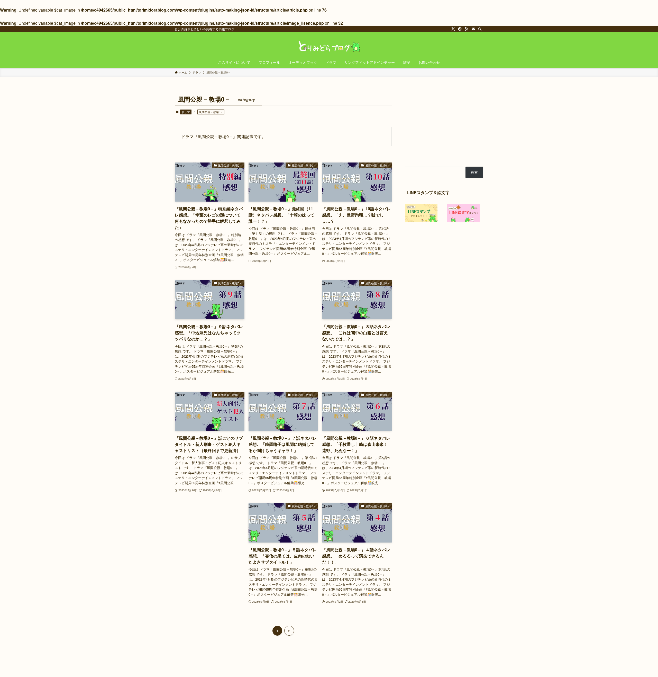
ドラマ (185, 112)
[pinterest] (459, 29)
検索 (474, 172)
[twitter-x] (453, 29)
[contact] (473, 29)
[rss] (466, 29)
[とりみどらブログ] (329, 45)
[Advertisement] (283, 306)
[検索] (480, 29)
